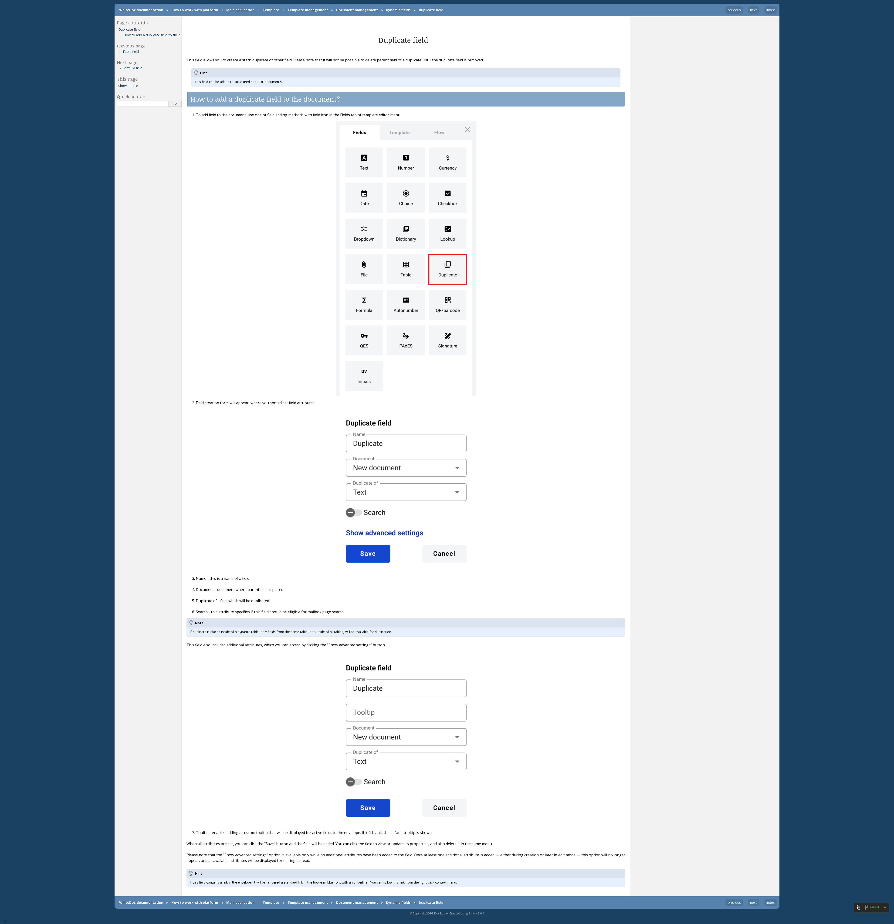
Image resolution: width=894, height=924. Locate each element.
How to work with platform (194, 10)
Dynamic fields (398, 10)
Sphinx (472, 913)
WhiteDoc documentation (141, 10)
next (753, 10)
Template (271, 10)
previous (734, 10)
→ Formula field (130, 68)
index (770, 10)
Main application (240, 10)
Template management (308, 10)
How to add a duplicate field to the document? (151, 35)
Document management (357, 10)
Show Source (128, 85)
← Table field (128, 51)
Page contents (132, 22)
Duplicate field (431, 10)
